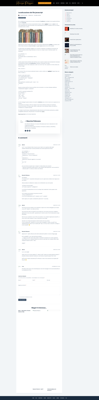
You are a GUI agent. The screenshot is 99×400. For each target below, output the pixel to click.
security (66, 91)
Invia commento (22, 299)
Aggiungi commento (22, 285)
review (66, 89)
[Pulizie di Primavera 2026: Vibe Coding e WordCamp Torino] (67, 62)
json (24, 17)
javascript (21, 17)
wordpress (69, 12)
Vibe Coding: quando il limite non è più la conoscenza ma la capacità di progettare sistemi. (76, 56)
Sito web (48, 280)
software (66, 93)
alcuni (22, 114)
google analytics (68, 81)
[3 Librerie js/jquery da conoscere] (53, 348)
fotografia (69, 18)
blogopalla (67, 74)
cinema (68, 17)
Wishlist (69, 21)
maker (68, 14)
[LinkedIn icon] (27, 130)
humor (66, 83)
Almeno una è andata (74, 66)
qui (53, 233)
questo (43, 111)
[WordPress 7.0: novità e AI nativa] (67, 29)
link (24, 114)
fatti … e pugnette (68, 77)
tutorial (66, 96)
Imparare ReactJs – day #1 (38, 389)
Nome (19, 280)
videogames (67, 97)
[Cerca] (82, 3)
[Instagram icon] (29, 130)
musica (68, 15)
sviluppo (39, 15)
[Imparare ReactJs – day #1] (39, 348)
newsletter (67, 87)
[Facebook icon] (25, 130)
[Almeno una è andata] (67, 67)
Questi (19, 114)
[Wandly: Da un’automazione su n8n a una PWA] (67, 45)
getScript (50, 71)
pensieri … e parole (68, 88)
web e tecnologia (68, 99)
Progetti (69, 19)
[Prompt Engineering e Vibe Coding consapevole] (67, 51)
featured (35, 15)
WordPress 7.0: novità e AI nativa (76, 28)
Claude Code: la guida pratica (75, 39)
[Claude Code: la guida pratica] (67, 40)
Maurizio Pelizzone (26, 175)
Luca (23, 266)
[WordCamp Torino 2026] (67, 34)
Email (34, 280)
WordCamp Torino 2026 (74, 34)
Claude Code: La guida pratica (44, 3)
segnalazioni (67, 92)
